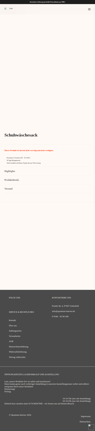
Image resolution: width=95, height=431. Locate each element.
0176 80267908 (35, 403)
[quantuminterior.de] (10, 9)
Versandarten (14, 336)
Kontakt (12, 320)
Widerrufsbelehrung (18, 352)
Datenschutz (85, 421)
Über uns (13, 325)
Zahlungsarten (15, 331)
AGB (11, 341)
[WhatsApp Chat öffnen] (91, 427)
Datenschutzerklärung (18, 346)
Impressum (86, 416)
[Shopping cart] (82, 9)
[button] (89, 9)
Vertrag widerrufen (17, 357)
